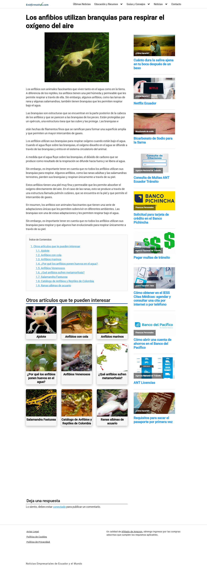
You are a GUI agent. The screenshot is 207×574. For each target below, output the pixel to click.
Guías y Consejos (136, 4)
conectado (59, 506)
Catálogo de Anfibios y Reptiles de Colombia (65, 281)
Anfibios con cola (48, 255)
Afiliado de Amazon (132, 531)
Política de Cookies (37, 537)
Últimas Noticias (82, 4)
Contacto (176, 4)
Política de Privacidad (38, 542)
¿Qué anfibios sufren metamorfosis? (60, 272)
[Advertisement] (77, 461)
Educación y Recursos (106, 4)
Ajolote (42, 250)
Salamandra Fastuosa (51, 276)
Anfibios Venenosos (50, 268)
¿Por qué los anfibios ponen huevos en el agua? (67, 263)
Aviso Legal (33, 531)
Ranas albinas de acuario (53, 285)
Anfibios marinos (48, 259)
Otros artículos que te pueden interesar (55, 246)
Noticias (158, 4)
